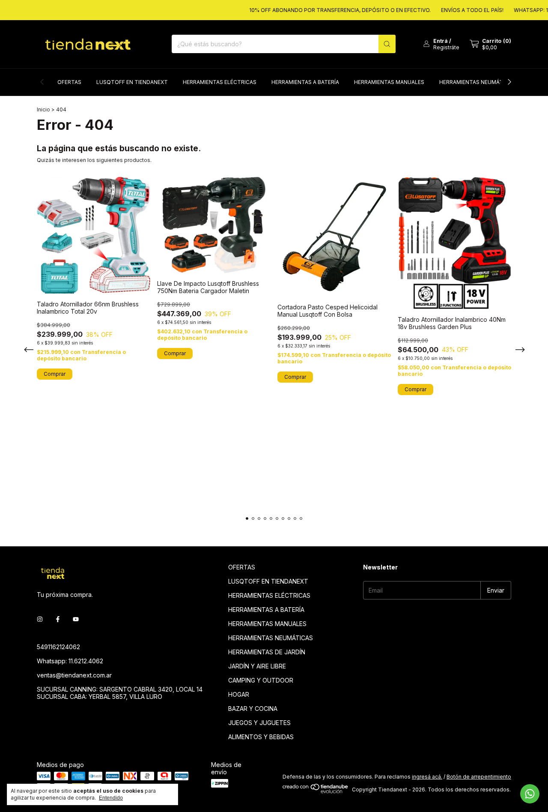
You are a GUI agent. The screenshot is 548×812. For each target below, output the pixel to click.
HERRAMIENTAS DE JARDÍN (266, 652)
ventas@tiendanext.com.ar (74, 675)
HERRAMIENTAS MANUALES (389, 82)
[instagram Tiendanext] (40, 619)
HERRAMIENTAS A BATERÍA (305, 82)
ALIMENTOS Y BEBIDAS (261, 736)
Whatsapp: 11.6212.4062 (70, 661)
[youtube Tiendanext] (76, 619)
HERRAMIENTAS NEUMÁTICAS (477, 82)
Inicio (43, 109)
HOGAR (238, 694)
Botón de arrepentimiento (479, 776)
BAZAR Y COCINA (252, 708)
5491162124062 (58, 646)
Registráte (446, 47)
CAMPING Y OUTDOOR (260, 680)
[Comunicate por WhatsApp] (529, 793)
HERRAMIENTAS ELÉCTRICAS (219, 82)
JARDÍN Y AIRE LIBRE (257, 666)
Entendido (111, 798)
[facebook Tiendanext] (58, 619)
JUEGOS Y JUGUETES (259, 722)
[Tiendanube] (316, 791)
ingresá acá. (427, 776)
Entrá (440, 41)
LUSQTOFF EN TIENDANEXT (132, 82)
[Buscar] (387, 44)
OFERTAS (69, 82)
